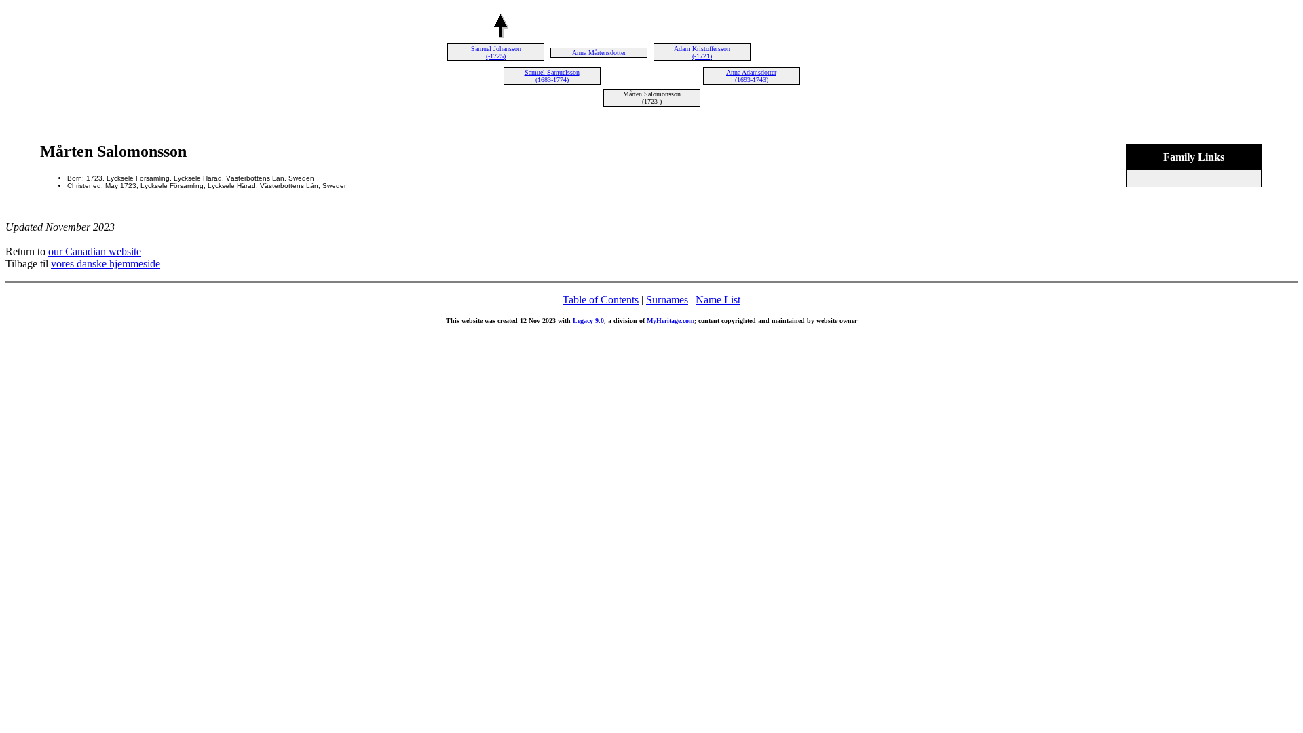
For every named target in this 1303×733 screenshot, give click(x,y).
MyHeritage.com (670, 320)
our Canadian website (94, 251)
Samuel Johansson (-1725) (496, 52)
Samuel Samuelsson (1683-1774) (552, 76)
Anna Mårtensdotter (599, 52)
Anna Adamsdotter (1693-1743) (751, 76)
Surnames (667, 299)
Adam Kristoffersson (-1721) (702, 52)
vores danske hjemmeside (105, 263)
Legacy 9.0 (588, 320)
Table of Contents (601, 299)
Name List (718, 299)
